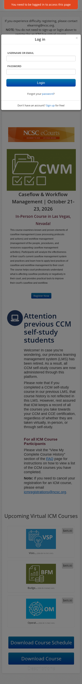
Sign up (50, 105)
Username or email (20, 53)
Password (14, 66)
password (48, 94)
